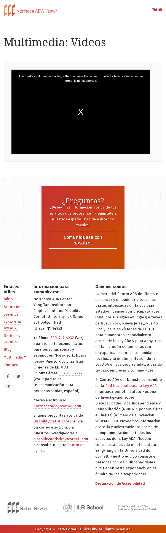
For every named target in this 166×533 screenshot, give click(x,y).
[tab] (83, 10)
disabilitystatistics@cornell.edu (61, 439)
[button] (157, 10)
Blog (7, 349)
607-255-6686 (70, 373)
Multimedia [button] (13, 357)
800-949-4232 (62, 338)
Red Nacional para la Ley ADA (131, 385)
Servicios (11, 314)
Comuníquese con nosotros (83, 240)
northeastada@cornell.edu (57, 406)
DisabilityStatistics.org (52, 421)
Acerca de (12, 307)
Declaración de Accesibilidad (120, 483)
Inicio (8, 299)
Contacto (11, 365)
